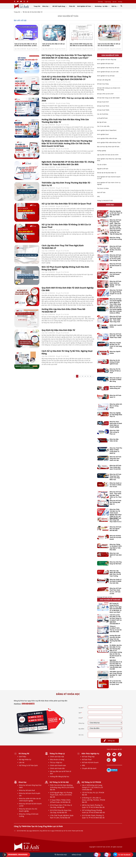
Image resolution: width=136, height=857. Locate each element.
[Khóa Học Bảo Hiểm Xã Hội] (103, 440)
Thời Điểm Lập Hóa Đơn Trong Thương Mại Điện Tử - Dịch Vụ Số (116, 674)
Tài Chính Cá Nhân (103, 188)
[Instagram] (24, 1)
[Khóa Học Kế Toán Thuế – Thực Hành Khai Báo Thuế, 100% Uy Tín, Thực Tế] (103, 494)
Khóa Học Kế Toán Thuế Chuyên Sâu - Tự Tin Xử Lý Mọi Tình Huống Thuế (115, 257)
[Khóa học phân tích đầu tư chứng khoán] (103, 406)
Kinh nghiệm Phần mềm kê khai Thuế (108, 142)
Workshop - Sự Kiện (101, 6)
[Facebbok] (108, 754)
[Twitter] (18, 1)
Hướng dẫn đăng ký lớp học (59, 776)
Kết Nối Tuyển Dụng (59, 6)
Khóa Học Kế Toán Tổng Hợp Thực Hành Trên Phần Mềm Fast (115, 476)
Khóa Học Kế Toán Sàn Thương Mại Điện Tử (115, 502)
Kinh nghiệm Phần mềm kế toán (107, 138)
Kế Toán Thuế (86, 760)
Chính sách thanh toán (58, 765)
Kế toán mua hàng (103, 84)
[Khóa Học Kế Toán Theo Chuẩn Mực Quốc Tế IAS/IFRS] (103, 467)
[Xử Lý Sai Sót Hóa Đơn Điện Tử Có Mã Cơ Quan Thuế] (26, 221)
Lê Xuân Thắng (65, 60)
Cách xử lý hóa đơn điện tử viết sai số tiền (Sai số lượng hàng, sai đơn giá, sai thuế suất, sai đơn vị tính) (25, 45)
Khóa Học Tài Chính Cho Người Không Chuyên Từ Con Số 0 (116, 292)
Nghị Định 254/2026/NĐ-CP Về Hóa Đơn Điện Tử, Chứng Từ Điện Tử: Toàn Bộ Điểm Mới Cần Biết (68, 163)
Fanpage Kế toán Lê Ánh (104, 597)
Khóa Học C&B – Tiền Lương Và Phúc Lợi (115, 432)
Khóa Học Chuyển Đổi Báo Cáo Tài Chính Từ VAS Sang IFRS (116, 345)
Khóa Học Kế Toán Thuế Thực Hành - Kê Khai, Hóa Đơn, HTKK (115, 248)
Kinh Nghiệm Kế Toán (84, 6)
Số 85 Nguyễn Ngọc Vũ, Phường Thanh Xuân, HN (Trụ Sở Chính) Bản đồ (61, 795)
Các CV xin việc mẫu (103, 126)
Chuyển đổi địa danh (89, 768)
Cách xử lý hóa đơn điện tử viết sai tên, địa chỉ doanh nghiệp (109, 44)
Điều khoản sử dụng (57, 760)
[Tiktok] (120, 754)
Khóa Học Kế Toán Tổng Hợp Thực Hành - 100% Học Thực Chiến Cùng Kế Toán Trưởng (115, 223)
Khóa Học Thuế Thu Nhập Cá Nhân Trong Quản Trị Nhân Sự (116, 450)
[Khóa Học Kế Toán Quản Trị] (103, 396)
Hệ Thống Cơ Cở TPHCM (91, 782)
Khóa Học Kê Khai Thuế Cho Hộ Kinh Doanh (115, 537)
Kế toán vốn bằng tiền (104, 80)
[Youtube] (21, 1)
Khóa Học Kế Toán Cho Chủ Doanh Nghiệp (115, 274)
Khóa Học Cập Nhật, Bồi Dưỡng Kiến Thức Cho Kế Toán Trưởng (115, 573)
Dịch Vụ (114, 6)
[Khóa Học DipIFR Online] (103, 353)
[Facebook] (14, 1)
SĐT (80, 713)
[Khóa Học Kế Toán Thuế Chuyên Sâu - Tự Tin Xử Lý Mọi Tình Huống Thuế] (103, 257)
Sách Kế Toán (101, 192)
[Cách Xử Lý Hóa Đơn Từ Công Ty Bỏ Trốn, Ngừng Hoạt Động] (26, 369)
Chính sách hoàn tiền (57, 768)
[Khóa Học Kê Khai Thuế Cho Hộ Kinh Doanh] (103, 537)
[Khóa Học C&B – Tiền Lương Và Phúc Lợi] (103, 432)
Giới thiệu (100, 1)
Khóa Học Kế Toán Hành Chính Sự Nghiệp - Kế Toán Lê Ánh (115, 283)
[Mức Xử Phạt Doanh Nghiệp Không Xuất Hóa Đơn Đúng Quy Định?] (26, 284)
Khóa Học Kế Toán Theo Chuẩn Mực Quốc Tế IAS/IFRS (115, 467)
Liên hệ (114, 1)
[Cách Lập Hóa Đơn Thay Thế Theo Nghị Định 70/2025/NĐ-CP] (26, 264)
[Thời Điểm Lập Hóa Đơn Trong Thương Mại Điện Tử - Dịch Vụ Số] (26, 200)
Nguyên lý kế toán (102, 168)
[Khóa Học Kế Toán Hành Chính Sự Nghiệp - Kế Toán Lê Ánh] (103, 284)
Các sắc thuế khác (102, 114)
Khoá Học (22, 782)
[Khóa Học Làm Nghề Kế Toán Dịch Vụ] (103, 554)
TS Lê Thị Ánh (34, 49)
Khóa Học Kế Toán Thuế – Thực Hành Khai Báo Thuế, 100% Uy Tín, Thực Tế (115, 495)
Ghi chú (81, 735)
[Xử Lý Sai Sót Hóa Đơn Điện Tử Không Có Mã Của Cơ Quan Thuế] (26, 242)
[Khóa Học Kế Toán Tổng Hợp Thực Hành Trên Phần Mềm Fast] (103, 475)
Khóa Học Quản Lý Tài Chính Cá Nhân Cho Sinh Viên (115, 581)
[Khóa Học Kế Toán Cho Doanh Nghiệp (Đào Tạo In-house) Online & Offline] (103, 309)
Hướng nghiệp (101, 150)
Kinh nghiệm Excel (103, 134)
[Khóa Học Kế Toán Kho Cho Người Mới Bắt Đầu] (103, 528)
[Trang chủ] (21, 6)
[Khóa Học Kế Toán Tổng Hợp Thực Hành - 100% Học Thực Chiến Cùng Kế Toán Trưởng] (103, 222)
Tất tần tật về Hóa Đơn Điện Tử (106, 173)
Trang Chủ (37, 6)
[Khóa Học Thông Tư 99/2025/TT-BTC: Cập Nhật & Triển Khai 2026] (103, 546)
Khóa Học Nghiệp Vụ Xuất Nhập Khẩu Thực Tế (116, 414)
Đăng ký (111, 741)
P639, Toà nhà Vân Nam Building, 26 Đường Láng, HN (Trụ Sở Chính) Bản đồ (62, 787)
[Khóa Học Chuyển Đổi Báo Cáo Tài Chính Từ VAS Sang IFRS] (103, 344)
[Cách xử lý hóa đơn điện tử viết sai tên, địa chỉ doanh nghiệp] (109, 40)
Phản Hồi (72, 6)
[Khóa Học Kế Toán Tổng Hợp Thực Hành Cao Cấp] (103, 458)
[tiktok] (27, 1)
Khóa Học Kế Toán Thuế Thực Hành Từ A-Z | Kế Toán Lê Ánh (115, 590)
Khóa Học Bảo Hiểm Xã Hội (114, 440)
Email (81, 718)
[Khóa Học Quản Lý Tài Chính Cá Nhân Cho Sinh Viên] (103, 581)
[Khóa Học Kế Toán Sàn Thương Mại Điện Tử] (103, 503)
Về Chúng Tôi (24, 753)
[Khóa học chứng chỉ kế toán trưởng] (103, 240)
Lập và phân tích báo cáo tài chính (107, 155)
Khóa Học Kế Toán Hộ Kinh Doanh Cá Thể (115, 265)
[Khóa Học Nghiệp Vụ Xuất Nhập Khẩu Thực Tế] (103, 414)
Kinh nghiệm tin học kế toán (106, 76)
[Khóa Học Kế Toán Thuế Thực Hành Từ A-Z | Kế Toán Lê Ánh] (103, 589)
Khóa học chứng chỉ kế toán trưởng (116, 238)
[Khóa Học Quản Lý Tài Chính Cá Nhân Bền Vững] (103, 379)
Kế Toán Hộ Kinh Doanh (90, 762)
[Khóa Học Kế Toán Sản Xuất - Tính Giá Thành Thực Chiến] (103, 336)
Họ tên (81, 708)
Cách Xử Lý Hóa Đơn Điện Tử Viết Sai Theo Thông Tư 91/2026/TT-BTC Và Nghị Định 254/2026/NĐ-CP (66, 77)
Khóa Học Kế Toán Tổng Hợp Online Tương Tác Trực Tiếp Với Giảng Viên (116, 231)
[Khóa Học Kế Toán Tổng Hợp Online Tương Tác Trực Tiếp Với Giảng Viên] (103, 231)
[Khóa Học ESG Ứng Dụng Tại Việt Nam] (103, 563)
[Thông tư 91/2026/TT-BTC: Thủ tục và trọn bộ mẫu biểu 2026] (26, 116)
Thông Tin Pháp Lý (57, 753)
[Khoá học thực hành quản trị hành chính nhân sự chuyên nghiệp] (103, 423)
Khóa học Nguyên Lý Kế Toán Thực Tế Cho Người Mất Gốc (116, 213)
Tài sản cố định (102, 164)
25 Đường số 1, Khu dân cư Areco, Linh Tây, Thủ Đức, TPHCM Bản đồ (93, 800)
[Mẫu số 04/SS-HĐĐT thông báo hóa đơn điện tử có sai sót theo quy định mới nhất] (81, 40)
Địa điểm (81, 729)
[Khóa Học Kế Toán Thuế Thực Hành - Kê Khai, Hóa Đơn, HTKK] (103, 249)
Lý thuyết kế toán (102, 118)
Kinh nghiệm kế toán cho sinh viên (108, 72)
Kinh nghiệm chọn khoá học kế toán (108, 67)
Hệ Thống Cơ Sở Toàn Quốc (28, 765)
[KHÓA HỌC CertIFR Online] (103, 326)
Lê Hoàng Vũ (64, 167)
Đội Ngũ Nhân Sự (25, 760)
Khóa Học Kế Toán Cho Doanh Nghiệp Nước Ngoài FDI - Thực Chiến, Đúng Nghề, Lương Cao (116, 302)
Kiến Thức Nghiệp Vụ (90, 753)
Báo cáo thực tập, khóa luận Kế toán (108, 146)
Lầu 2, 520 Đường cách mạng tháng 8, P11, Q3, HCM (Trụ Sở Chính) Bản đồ (92, 787)
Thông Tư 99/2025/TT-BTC (105, 200)
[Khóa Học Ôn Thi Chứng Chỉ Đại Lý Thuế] (103, 370)
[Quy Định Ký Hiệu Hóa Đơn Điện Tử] (26, 348)
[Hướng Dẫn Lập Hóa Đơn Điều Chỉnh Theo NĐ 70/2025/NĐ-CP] (26, 327)
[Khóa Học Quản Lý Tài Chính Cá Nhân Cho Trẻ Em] (103, 484)
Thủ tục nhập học (56, 762)
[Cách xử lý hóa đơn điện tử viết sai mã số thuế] (54, 40)
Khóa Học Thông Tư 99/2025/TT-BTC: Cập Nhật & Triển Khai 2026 (116, 547)
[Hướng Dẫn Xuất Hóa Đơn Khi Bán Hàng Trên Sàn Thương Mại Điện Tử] (26, 138)
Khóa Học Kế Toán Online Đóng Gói (115, 387)
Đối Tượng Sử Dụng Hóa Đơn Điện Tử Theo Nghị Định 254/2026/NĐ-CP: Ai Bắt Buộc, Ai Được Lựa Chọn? (67, 56)
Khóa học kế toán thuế (27, 790)
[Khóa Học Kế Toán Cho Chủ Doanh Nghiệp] (103, 275)
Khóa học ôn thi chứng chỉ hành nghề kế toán (115, 362)
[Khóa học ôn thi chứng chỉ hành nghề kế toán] (103, 361)
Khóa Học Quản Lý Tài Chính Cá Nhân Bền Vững (115, 379)
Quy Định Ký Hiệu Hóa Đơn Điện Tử (58, 330)
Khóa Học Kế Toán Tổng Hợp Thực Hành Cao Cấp (115, 458)
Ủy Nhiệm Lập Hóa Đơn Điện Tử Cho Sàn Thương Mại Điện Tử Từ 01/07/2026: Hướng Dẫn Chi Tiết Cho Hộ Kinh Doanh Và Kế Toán (67, 143)
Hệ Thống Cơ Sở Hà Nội (59, 782)
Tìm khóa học (61, 855)
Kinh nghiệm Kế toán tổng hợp (106, 59)
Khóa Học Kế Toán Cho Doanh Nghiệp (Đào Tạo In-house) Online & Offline (116, 310)
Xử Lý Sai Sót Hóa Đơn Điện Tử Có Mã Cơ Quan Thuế (66, 203)
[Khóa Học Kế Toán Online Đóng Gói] (103, 388)
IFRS (98, 196)
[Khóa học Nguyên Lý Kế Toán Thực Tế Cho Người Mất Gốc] (103, 213)
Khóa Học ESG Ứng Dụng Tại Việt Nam (116, 563)
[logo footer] (27, 850)
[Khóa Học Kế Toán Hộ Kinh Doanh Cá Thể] (103, 266)
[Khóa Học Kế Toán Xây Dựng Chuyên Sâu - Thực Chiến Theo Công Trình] (103, 319)
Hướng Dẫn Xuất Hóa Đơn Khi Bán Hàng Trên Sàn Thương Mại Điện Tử (115, 639)
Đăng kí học (76, 855)
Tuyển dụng (108, 1)
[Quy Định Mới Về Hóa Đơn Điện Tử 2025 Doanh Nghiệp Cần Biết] (26, 306)
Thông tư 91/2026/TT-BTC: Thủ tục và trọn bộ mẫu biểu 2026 (115, 628)
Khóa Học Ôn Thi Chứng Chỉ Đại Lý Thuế (115, 370)
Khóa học (81, 723)
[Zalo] (114, 760)
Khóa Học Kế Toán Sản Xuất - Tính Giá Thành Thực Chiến (116, 335)
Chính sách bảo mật (57, 757)
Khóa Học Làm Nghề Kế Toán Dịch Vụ (116, 555)
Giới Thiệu (22, 757)
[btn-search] (121, 6)
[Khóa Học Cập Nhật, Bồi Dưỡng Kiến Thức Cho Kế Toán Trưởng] (103, 572)
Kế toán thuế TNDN (103, 110)
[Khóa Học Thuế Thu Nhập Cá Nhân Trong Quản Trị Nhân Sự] (103, 449)
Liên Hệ (21, 762)
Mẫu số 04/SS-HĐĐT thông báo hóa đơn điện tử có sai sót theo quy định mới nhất (81, 45)
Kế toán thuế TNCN (103, 106)
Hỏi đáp (120, 1)
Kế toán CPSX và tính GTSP (105, 94)
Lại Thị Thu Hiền (66, 82)
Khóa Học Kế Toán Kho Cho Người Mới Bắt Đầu (115, 528)
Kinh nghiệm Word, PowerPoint (106, 130)
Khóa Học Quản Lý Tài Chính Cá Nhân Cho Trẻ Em (115, 484)
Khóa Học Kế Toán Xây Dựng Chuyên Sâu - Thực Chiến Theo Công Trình (115, 319)
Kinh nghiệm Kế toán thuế (105, 63)
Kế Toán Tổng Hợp (88, 757)
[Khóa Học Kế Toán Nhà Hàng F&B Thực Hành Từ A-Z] (103, 519)
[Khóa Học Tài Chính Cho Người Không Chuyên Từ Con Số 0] (103, 292)
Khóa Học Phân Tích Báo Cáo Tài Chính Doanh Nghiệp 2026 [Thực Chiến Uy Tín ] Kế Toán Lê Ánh (116, 513)
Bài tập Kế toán (102, 122)
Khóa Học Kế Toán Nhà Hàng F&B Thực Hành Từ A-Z (115, 519)
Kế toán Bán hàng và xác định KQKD (108, 98)
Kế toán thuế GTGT (103, 102)
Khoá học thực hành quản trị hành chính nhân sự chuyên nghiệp (116, 424)
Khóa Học (45, 6)
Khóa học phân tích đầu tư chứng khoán (116, 405)
